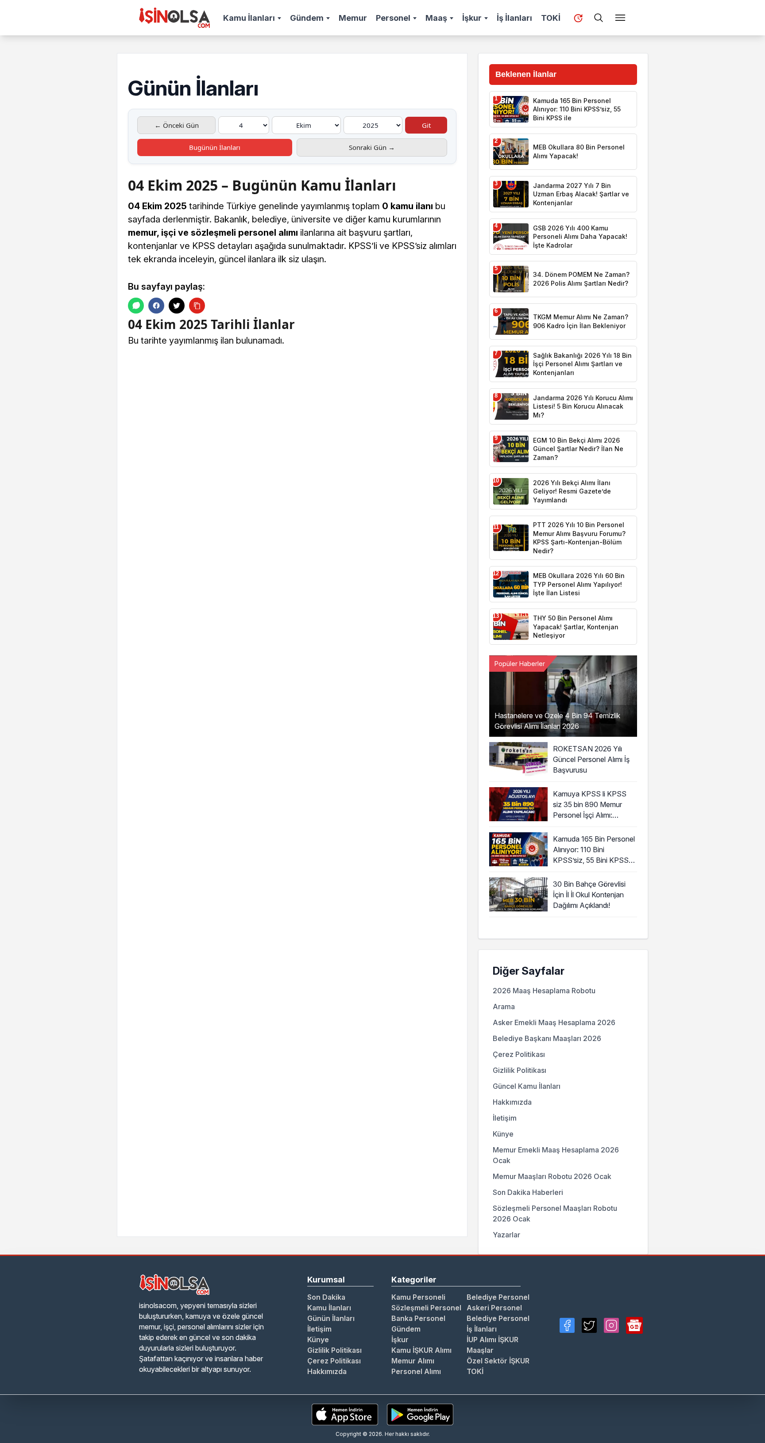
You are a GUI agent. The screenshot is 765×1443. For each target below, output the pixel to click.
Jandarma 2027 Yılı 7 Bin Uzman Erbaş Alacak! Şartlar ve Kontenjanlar (581, 194)
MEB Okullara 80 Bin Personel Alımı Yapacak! (579, 151)
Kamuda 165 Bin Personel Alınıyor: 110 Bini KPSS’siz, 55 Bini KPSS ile (577, 109)
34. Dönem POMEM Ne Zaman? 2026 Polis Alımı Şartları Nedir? (581, 279)
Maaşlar (480, 1350)
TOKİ (550, 18)
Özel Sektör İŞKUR (498, 1360)
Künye (503, 1133)
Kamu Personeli (418, 1297)
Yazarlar (506, 1234)
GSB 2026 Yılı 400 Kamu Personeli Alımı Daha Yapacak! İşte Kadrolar (580, 236)
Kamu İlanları (249, 18)
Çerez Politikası (519, 1054)
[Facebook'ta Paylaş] (156, 306)
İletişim (505, 1118)
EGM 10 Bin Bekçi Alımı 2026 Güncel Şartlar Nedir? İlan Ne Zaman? (578, 448)
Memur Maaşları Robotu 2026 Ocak (552, 1176)
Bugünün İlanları (214, 147)
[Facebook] (567, 1325)
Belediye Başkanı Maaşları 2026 (547, 1038)
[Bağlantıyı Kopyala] (197, 306)
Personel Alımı (416, 1371)
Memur (353, 18)
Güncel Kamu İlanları (526, 1086)
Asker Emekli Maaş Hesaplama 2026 (554, 1022)
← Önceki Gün (177, 125)
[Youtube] (634, 1325)
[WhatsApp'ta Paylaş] (136, 306)
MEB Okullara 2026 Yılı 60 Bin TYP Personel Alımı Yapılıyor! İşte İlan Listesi (579, 584)
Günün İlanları (331, 1318)
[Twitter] (589, 1325)
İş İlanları (514, 18)
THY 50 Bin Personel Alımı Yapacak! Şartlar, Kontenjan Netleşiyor (575, 626)
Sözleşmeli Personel (426, 1307)
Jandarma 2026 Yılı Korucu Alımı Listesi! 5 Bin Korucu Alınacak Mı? (583, 406)
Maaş (436, 18)
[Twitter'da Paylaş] (177, 306)
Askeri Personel (494, 1307)
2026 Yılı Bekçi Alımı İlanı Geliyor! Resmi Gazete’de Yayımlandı (572, 491)
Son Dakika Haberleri (528, 1192)
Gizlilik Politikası (519, 1070)
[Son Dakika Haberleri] (578, 18)
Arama (504, 1006)
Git (426, 125)
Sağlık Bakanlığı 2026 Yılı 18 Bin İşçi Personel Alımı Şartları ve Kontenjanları (582, 364)
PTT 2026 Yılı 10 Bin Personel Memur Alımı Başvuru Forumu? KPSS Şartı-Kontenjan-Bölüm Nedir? (579, 538)
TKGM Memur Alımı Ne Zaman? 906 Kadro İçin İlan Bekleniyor (580, 321)
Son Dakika (326, 1297)
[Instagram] (611, 1325)
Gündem (307, 18)
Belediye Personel (498, 1297)
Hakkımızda (512, 1102)
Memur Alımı (412, 1360)
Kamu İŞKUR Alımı (421, 1350)
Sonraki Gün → (372, 147)
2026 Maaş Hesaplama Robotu (544, 990)
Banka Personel (418, 1318)
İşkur (472, 18)
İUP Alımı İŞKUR (492, 1339)
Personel (393, 18)
